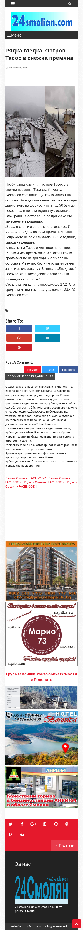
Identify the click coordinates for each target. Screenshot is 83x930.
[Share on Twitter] (47, 328)
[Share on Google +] (19, 338)
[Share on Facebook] (19, 328)
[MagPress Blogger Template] (41, 21)
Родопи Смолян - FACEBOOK (25, 478)
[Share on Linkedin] (47, 338)
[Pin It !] (19, 347)
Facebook (68, 369)
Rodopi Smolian (19, 926)
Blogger (32, 369)
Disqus (50, 369)
